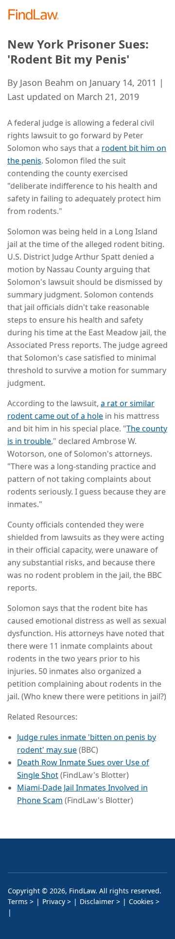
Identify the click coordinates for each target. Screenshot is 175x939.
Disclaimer (97, 901)
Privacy (53, 901)
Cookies (141, 901)
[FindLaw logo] (37, 15)
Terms (18, 901)
